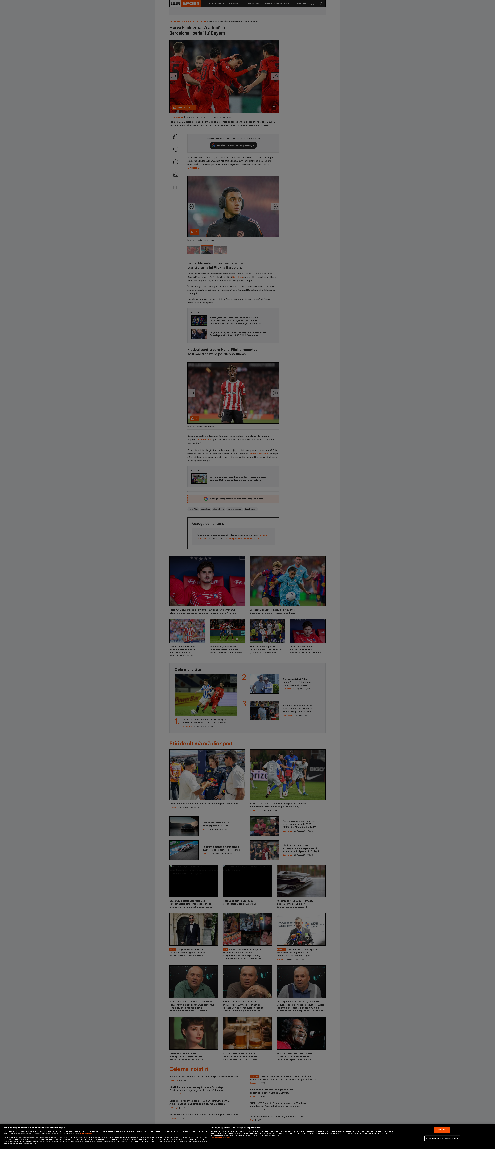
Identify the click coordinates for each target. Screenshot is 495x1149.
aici (184, 1139)
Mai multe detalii (85, 1133)
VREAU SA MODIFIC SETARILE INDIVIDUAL (442, 1138)
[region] (247, 1136)
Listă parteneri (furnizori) (220, 1137)
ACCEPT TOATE (442, 1130)
